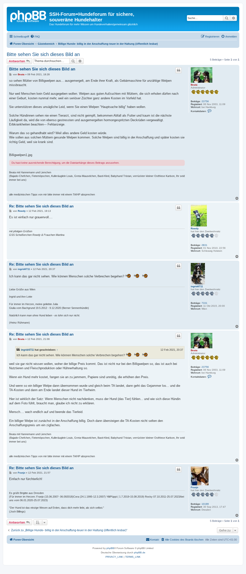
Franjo (194, 487)
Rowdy (195, 228)
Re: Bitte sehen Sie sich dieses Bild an (41, 206)
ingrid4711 (197, 286)
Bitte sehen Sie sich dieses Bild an (43, 54)
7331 (204, 303)
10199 (205, 504)
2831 (204, 245)
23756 (205, 101)
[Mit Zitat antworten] (178, 70)
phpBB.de (139, 552)
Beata (194, 84)
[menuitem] (35, 36)
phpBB (110, 548)
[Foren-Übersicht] (28, 15)
